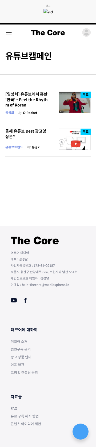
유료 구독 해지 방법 (25, 416)
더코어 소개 (19, 341)
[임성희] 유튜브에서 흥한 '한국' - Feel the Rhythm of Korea (26, 100)
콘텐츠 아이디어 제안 (26, 424)
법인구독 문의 (21, 349)
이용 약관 (17, 365)
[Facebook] (25, 300)
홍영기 (36, 147)
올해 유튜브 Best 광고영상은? (25, 134)
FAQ (14, 408)
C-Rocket (30, 113)
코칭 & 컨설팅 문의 (24, 372)
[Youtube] (14, 300)
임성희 (9, 113)
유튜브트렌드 (14, 147)
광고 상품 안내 (21, 357)
